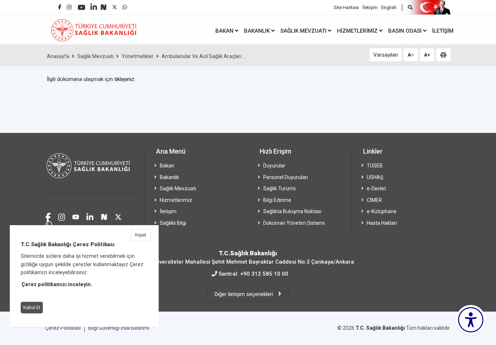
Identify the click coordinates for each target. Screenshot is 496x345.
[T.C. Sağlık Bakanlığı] (92, 170)
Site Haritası (346, 7)
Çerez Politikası (63, 328)
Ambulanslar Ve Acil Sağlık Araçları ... (204, 56)
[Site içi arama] (407, 7)
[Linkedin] (93, 4)
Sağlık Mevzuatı (95, 56)
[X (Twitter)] (114, 5)
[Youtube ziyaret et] (75, 216)
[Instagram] (69, 5)
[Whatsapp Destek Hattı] (48, 223)
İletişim (370, 7)
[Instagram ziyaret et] (61, 216)
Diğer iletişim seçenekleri (245, 294)
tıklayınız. (124, 79)
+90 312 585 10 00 (264, 274)
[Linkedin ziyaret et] (89, 216)
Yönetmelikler (138, 56)
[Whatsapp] (124, 5)
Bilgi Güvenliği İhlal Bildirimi (118, 328)
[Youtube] (81, 5)
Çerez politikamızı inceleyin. (56, 284)
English (389, 7)
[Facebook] (59, 4)
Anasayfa (58, 56)
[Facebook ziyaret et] (48, 216)
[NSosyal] (103, 4)
